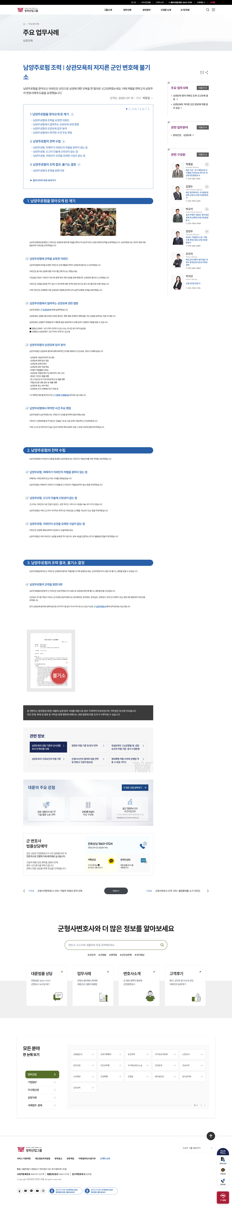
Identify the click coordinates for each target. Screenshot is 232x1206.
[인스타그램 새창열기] (43, 1190)
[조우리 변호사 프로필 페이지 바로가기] (190, 261)
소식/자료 (185, 10)
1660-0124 (181, 2)
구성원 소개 (166, 10)
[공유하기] (207, 72)
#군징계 (91, 954)
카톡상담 (223, 1174)
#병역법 (113, 954)
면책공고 (58, 1158)
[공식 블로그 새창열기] (25, 1190)
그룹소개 (108, 10)
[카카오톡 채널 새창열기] (31, 1190)
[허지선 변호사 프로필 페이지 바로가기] (190, 282)
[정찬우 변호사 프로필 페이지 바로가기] (190, 238)
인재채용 (200, 2)
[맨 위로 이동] (211, 1136)
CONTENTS (139, 109)
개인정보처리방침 (42, 1158)
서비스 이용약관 (24, 1158)
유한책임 (70, 1158)
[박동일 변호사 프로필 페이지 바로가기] (190, 171)
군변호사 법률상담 (62, 395)
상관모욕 (46, 309)
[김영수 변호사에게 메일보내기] (207, 187)
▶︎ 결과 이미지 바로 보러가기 (43, 180)
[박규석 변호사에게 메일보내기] (207, 209)
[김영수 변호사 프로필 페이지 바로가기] (190, 193)
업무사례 (127, 10)
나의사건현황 (146, 2)
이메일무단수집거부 (87, 1158)
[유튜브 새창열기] (37, 1190)
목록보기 (116, 891)
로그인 (133, 2)
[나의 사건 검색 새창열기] (19, 1190)
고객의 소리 (160, 2)
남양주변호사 (101, 606)
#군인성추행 (126, 954)
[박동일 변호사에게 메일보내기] (207, 164)
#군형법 (102, 954)
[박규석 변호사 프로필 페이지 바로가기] (190, 216)
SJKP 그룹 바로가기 (192, 1148)
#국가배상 (139, 954)
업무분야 (146, 10)
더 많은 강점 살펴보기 (132, 787)
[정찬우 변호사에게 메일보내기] (207, 232)
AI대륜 (212, 2)
